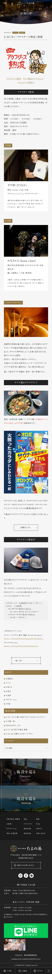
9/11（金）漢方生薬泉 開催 (17, 729)
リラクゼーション (11, 699)
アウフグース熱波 (14, 79)
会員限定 (9, 679)
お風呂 (22, 32)
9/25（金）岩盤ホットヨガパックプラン (19, 734)
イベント (15, 32)
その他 (8, 704)
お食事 (8, 695)
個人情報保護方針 (30, 955)
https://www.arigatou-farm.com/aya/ (21, 646)
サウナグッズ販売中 (26, 82)
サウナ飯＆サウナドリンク (33, 79)
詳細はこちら (25, 527)
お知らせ (9, 687)
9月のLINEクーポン (13, 725)
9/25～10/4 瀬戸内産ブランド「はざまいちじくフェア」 (26, 717)
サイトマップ (18, 955)
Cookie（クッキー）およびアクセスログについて (26, 958)
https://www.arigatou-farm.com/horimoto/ (24, 638)
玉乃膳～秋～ (11, 721)
